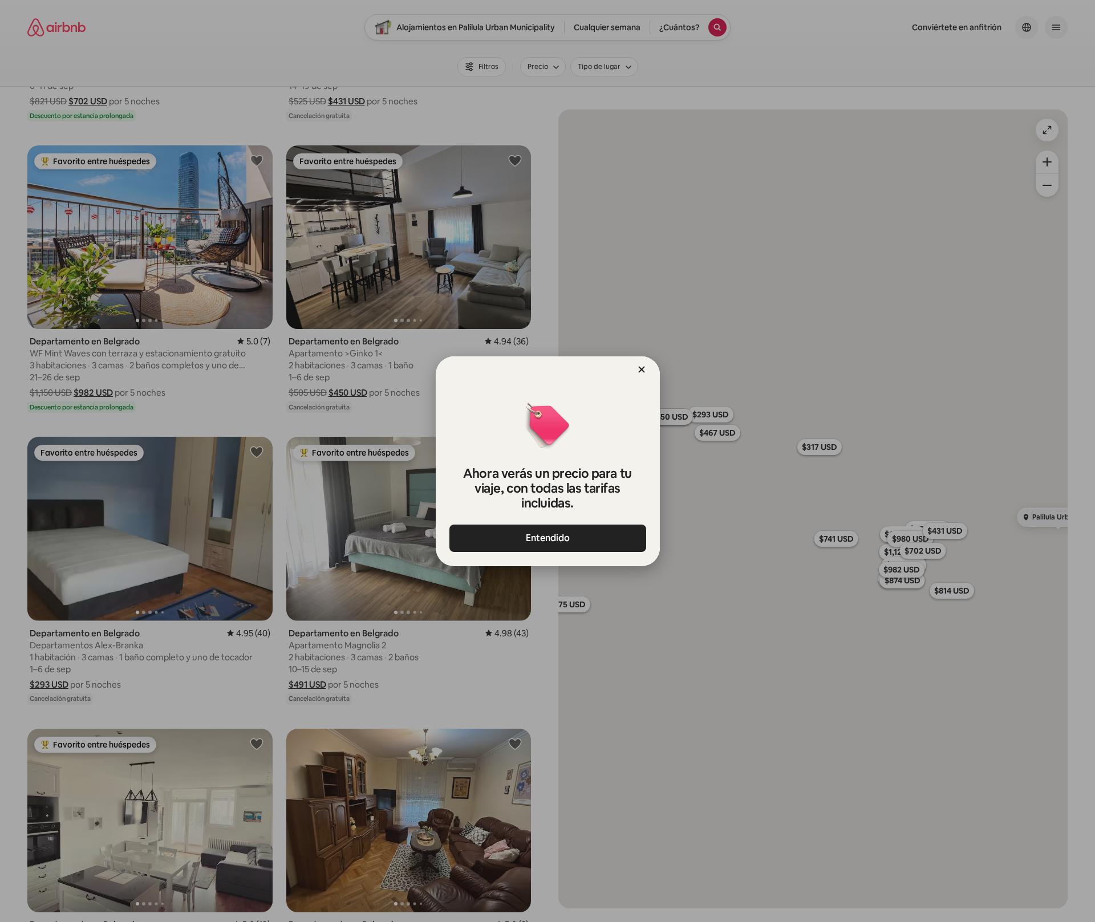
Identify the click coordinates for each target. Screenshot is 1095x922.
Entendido (548, 538)
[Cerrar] (641, 369)
